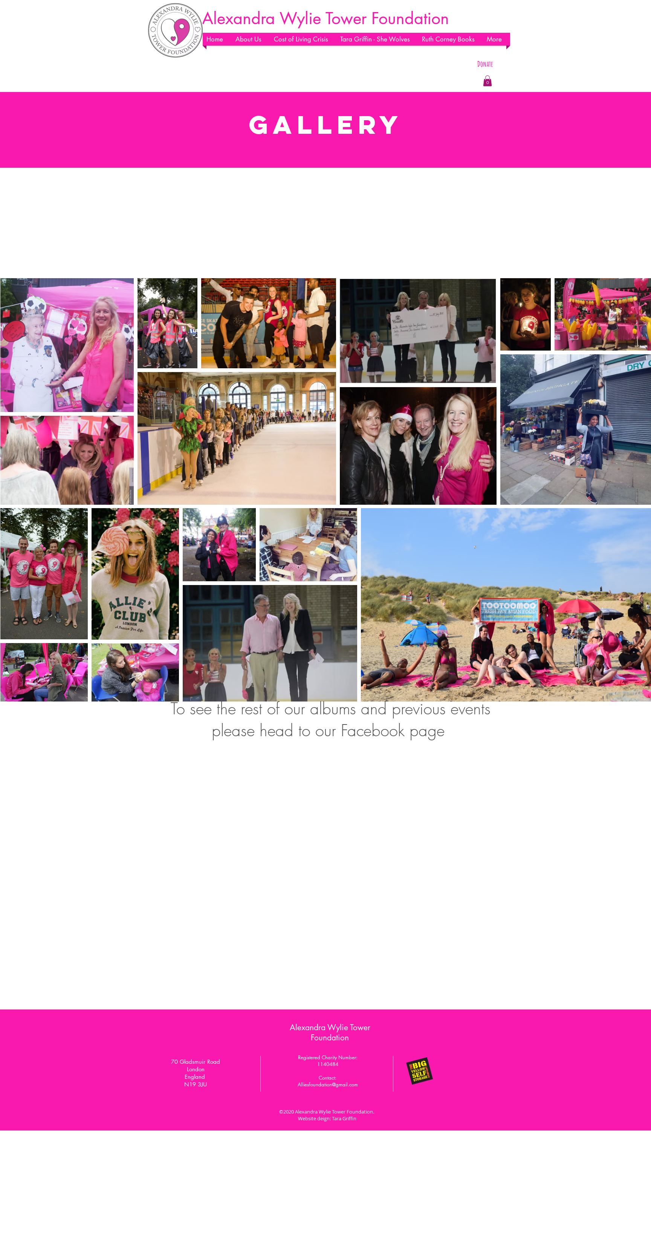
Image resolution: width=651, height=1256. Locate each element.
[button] (251, 39)
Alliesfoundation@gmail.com (328, 1084)
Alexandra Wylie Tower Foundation (330, 1032)
